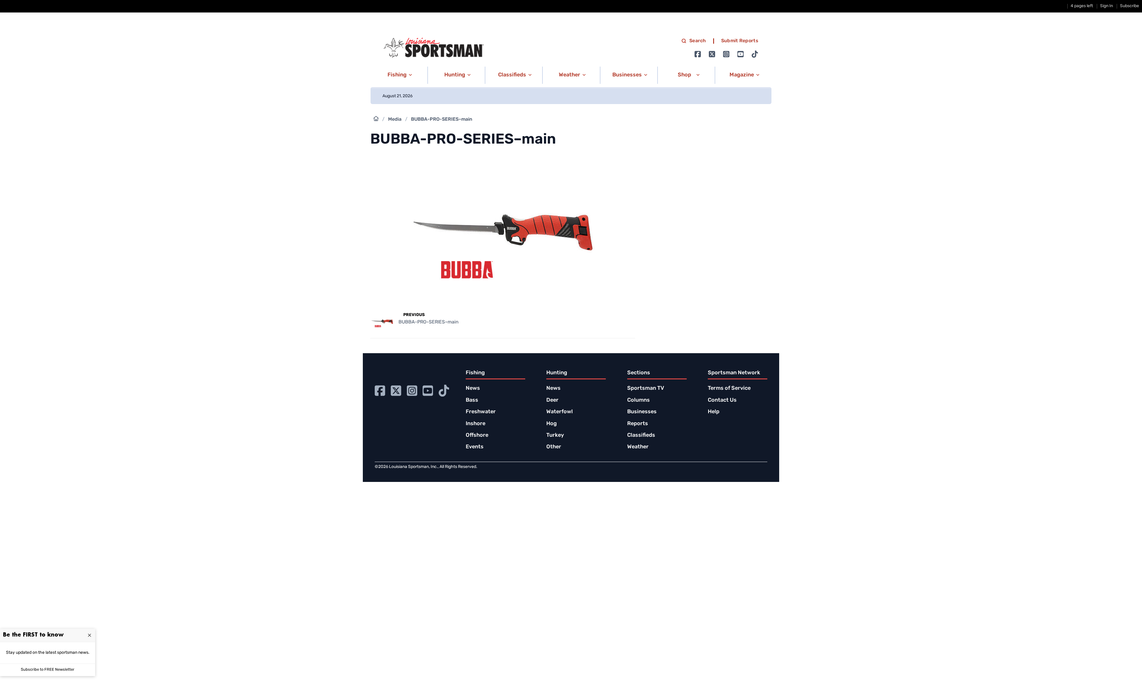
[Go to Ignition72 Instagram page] (726, 54)
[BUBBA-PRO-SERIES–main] (502, 303)
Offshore (477, 435)
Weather (638, 447)
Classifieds (641, 435)
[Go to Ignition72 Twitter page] (712, 54)
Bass (472, 400)
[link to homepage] (434, 47)
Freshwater (481, 412)
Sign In (1106, 6)
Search (697, 41)
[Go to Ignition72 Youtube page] (740, 54)
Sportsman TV (645, 388)
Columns (638, 400)
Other (553, 447)
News (473, 388)
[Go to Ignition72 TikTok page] (754, 54)
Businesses (642, 412)
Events (475, 447)
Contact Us (722, 400)
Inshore (475, 424)
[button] (398, 75)
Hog (551, 424)
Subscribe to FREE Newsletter (47, 670)
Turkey (555, 435)
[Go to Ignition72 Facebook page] (697, 54)
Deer (552, 400)
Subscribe (1129, 6)
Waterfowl (559, 412)
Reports (637, 424)
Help (713, 412)
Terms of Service (729, 388)
